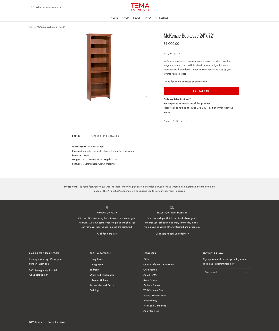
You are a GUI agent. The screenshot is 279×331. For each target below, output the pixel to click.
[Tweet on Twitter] (181, 121)
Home (32, 26)
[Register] (246, 272)
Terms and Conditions (154, 305)
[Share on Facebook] (173, 121)
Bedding (94, 290)
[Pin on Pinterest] (177, 121)
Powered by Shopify (57, 321)
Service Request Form (154, 295)
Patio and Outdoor (99, 280)
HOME (114, 17)
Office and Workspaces (102, 275)
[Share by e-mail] (186, 121)
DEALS (136, 17)
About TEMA (150, 275)
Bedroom (94, 269)
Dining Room (96, 264)
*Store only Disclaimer (105, 136)
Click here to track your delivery (172, 233)
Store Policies (150, 280)
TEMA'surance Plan (153, 290)
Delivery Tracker (151, 285)
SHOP (125, 17)
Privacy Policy (150, 300)
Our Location (150, 269)
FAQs (146, 259)
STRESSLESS (161, 17)
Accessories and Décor (102, 285)
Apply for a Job (151, 311)
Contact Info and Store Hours (158, 264)
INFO (148, 17)
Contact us (201, 91)
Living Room (96, 259)
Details (76, 136)
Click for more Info (107, 233)
